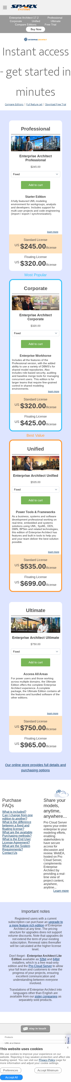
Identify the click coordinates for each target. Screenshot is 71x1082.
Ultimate (56, 21)
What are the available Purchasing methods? (17, 834)
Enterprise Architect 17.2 (24, 17)
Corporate (16, 21)
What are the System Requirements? (16, 847)
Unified (36, 21)
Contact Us (9, 852)
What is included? (14, 811)
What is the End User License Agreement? (16, 841)
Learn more (61, 890)
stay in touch (37, 1028)
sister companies (46, 996)
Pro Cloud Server (40, 966)
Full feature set (34, 104)
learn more (52, 232)
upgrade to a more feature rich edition (36, 923)
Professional (55, 17)
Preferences (10, 1070)
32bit (43, 959)
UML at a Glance (12, 1043)
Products (9, 1037)
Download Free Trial (55, 104)
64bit (56, 959)
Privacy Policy (47, 1059)
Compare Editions (25, 24)
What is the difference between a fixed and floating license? (16, 825)
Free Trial (50, 24)
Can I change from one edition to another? (17, 817)
